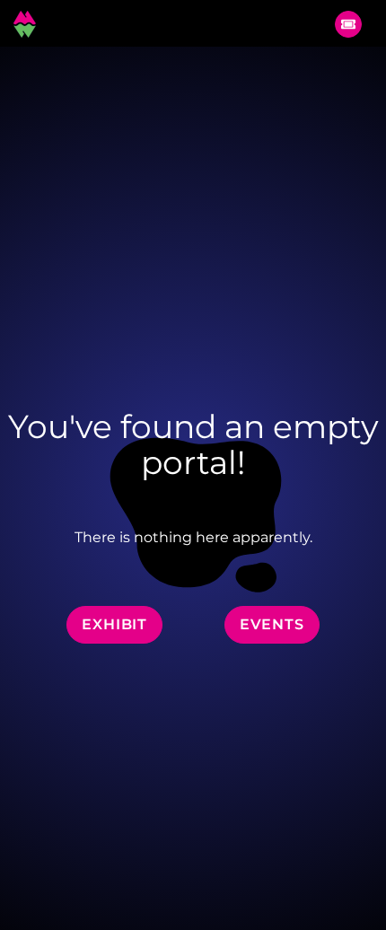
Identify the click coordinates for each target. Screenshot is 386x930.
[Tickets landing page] (348, 24)
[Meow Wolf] (24, 24)
